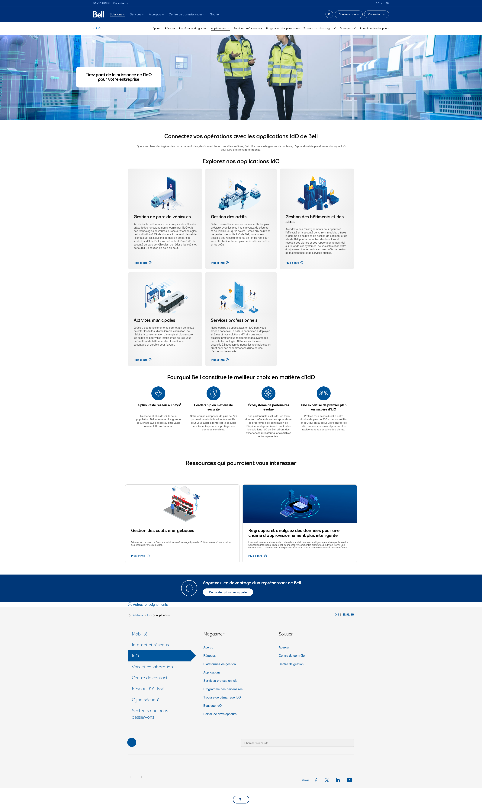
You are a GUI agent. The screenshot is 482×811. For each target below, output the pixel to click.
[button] (148, 605)
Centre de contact (150, 677)
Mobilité (139, 634)
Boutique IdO (348, 28)
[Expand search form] (329, 14)
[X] (328, 779)
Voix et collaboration (152, 667)
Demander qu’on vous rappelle (228, 592)
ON (337, 614)
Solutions (137, 615)
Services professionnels (248, 28)
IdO (98, 28)
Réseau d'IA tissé (148, 688)
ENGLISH (348, 614)
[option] (165, 219)
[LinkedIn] (338, 779)
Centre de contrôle (292, 655)
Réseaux (170, 28)
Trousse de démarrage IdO (320, 28)
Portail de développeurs (374, 28)
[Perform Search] (349, 740)
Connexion (374, 14)
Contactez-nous (349, 14)
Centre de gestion (291, 663)
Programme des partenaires (283, 28)
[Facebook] (317, 779)
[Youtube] (349, 779)
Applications (211, 672)
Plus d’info (141, 262)
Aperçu (157, 28)
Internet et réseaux (150, 645)
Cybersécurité (145, 699)
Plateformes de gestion (193, 28)
